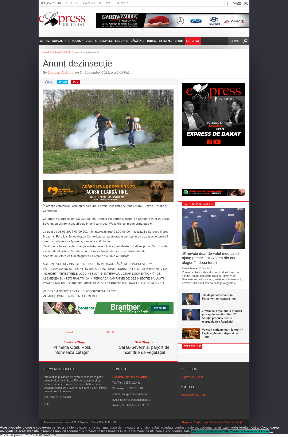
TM (48, 40)
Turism (151, 40)
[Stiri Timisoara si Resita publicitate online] (108, 313)
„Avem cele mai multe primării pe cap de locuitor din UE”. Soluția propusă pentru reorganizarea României (222, 316)
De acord (197, 431)
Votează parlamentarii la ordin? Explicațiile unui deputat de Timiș (222, 333)
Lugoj (75, 3)
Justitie (91, 40)
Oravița (75, 52)
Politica (77, 40)
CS (41, 40)
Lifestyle (165, 40)
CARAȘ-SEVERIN (60, 52)
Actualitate (60, 40)
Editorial (192, 40)
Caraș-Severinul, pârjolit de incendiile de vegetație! (144, 350)
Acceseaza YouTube (193, 394)
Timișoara (47, 3)
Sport (179, 40)
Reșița (62, 3)
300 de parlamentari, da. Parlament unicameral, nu (219, 296)
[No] (271, 432)
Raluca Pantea (189, 268)
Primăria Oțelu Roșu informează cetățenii (72, 350)
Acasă (46, 52)
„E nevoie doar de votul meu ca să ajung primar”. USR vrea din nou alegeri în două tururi (211, 258)
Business (106, 40)
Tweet (69, 332)
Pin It (110, 332)
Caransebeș (92, 3)
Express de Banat (61, 72)
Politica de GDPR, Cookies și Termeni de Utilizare (237, 431)
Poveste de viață (116, 3)
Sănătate (137, 40)
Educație (121, 40)
